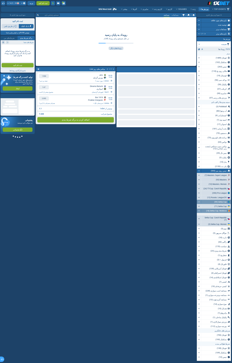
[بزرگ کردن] (199, 20)
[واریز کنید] (53, 3)
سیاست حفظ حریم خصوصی (24, 48)
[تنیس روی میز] (188, 15)
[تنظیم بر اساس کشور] (199, 66)
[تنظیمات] (23, 3)
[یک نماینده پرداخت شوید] (58, 3)
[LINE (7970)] (193, 15)
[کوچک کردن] (199, 187)
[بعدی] (199, 34)
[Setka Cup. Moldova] (183, 15)
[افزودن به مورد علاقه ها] (199, 38)
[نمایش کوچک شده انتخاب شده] (202, 66)
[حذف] (38, 69)
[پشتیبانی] (3, 3)
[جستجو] (37, 15)
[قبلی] (205, 34)
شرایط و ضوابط (7, 46)
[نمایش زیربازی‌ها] (199, 240)
